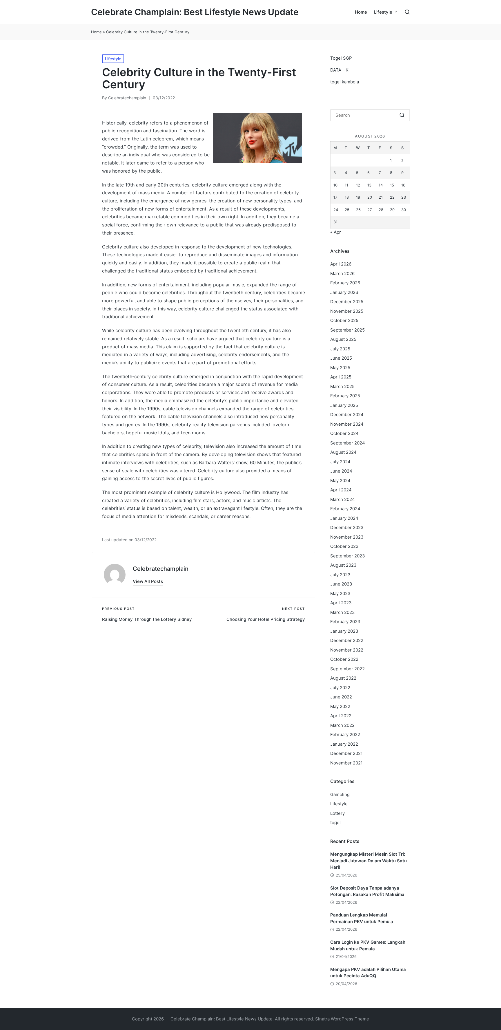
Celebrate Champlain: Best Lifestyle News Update (195, 12)
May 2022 (340, 706)
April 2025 (340, 377)
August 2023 (343, 565)
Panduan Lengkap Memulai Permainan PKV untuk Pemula (361, 918)
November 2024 (347, 424)
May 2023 (340, 593)
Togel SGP (341, 58)
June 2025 (341, 358)
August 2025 (343, 339)
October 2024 (344, 433)
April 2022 (340, 715)
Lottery (337, 813)
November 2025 (346, 311)
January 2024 (344, 518)
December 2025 (346, 301)
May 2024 (340, 480)
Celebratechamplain (160, 568)
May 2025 (340, 367)
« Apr (335, 232)
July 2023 (340, 574)
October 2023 (344, 546)
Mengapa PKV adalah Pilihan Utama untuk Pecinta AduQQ (368, 973)
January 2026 (344, 292)
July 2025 (340, 349)
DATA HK (339, 70)
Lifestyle (113, 58)
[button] (148, 581)
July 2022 (340, 687)
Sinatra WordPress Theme (342, 1019)
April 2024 (341, 490)
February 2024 (345, 508)
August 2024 (343, 452)
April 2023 (341, 602)
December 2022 (346, 640)
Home (96, 32)
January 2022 (344, 744)
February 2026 (345, 283)
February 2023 (345, 621)
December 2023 (347, 527)
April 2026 (340, 264)
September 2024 (347, 443)
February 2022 (345, 734)
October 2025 (344, 320)
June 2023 (341, 584)
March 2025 (342, 386)
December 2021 (346, 753)
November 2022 (346, 650)
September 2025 (347, 330)
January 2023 (344, 631)
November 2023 (347, 537)
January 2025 (344, 405)
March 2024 (342, 499)
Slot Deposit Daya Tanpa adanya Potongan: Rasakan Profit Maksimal (368, 891)
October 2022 (344, 659)
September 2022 (347, 669)
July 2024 (340, 461)
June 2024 (341, 471)
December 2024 (347, 414)
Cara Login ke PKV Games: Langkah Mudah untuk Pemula (367, 945)
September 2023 (347, 556)
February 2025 (345, 395)
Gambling (340, 794)
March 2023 (342, 612)
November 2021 (346, 763)
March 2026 (342, 273)
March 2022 (342, 725)
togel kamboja (344, 82)
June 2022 (341, 697)
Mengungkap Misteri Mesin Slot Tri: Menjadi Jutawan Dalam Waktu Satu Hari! (368, 860)
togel (335, 822)
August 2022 (343, 678)
